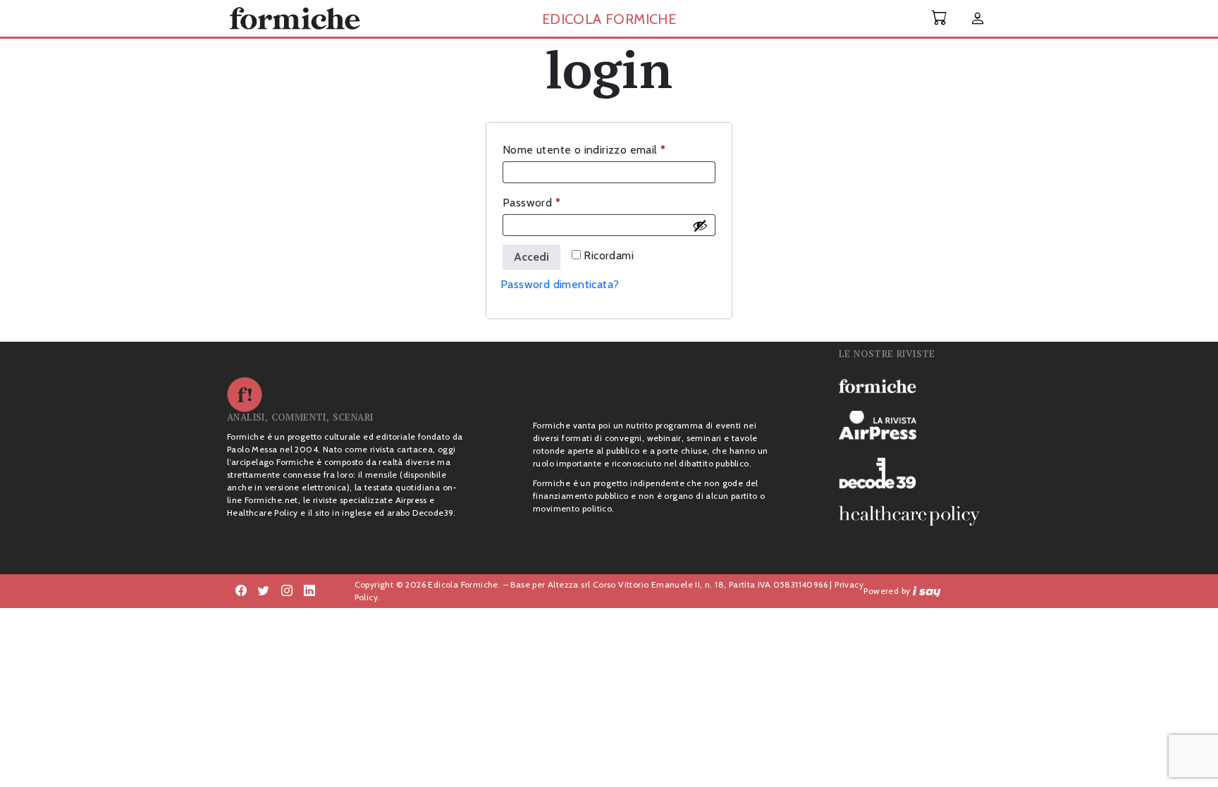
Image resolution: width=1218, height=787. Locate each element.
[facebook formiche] (241, 591)
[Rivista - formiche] (915, 385)
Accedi (531, 257)
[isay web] (927, 590)
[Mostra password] (700, 225)
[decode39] (915, 473)
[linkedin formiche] (309, 591)
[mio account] (977, 19)
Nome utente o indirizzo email (607, 149)
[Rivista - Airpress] (915, 425)
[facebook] (287, 591)
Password (554, 202)
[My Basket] (939, 17)
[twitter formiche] (263, 591)
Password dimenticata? (559, 284)
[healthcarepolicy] (915, 516)
